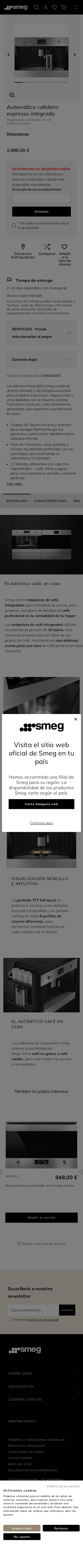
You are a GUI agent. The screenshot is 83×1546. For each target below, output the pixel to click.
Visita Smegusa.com (41, 804)
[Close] (75, 718)
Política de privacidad (63, 1486)
